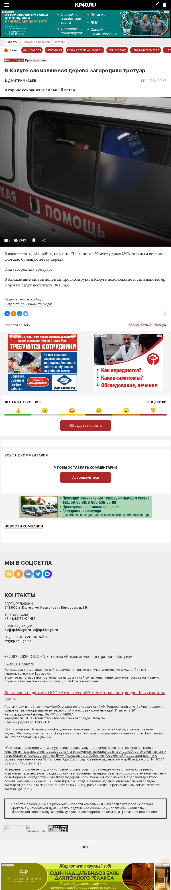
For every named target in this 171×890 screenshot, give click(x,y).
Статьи (60, 42)
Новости (11, 42)
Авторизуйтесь (85, 477)
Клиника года (117, 50)
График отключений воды (85, 50)
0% (18, 411)
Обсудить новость (85, 425)
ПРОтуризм (54, 50)
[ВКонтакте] (7, 313)
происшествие (140, 325)
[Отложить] (34, 240)
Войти (164, 5)
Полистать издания (19, 663)
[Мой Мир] (19, 313)
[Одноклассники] (13, 313)
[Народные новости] (156, 4)
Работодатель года (145, 50)
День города (32, 50)
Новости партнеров (121, 804)
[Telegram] (25, 313)
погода (160, 325)
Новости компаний (23, 526)
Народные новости (36, 42)
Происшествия (36, 60)
